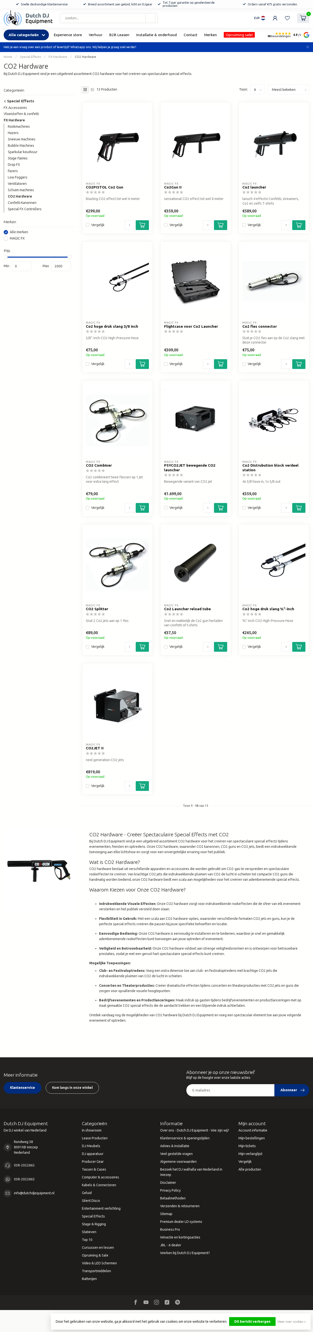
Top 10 (87, 1240)
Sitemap (166, 1214)
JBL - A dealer (170, 1245)
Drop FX (14, 165)
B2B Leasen (119, 35)
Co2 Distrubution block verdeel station (270, 467)
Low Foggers (17, 177)
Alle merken (19, 232)
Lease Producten (95, 1138)
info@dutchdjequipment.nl (34, 1193)
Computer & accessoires (100, 1177)
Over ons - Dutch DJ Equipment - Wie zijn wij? (194, 1130)
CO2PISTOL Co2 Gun (104, 187)
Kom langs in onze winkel (72, 1088)
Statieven (89, 1232)
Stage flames (18, 158)
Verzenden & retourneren (180, 1206)
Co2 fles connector (259, 326)
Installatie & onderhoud (156, 35)
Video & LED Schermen (99, 1263)
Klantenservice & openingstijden (185, 1138)
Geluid (87, 1193)
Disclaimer (168, 1183)
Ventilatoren (17, 184)
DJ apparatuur (92, 1154)
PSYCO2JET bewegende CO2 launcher (189, 467)
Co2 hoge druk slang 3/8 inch (112, 326)
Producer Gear (93, 1162)
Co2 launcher (254, 187)
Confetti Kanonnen (22, 203)
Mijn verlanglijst (250, 1154)
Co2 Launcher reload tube (187, 609)
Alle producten (249, 1169)
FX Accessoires (15, 108)
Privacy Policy (170, 1190)
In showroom (91, 1130)
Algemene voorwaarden (178, 1162)
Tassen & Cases (94, 1169)
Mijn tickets (247, 1146)
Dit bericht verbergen (252, 1321)
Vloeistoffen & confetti (21, 114)
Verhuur (95, 35)
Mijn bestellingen (251, 1138)
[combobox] (109, 18)
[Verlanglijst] (287, 18)
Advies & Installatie (174, 1146)
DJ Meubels (91, 1146)
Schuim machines (21, 190)
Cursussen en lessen (98, 1247)
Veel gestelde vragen (176, 1154)
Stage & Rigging (94, 1224)
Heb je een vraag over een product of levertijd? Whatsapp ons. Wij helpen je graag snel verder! (70, 47)
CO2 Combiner (99, 465)
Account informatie (252, 1130)
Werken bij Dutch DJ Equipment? (185, 1253)
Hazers (13, 133)
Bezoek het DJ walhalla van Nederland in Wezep (191, 1172)
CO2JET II (95, 748)
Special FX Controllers (25, 209)
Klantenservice (22, 1088)
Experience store (68, 35)
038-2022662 (24, 1165)
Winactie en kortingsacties (180, 1237)
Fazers (13, 171)
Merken (210, 35)
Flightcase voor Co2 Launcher (191, 326)
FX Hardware (58, 57)
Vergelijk (97, 225)
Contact (190, 35)
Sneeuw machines (21, 139)
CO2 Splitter (97, 609)
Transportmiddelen (96, 1271)
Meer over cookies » (292, 1321)
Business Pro (170, 1229)
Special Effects (30, 57)
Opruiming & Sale (95, 1255)
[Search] (150, 18)
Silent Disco (91, 1201)
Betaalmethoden (173, 1198)
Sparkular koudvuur (22, 152)
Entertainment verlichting (101, 1208)
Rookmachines (19, 127)
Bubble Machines (21, 146)
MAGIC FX (17, 238)
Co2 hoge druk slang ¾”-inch (268, 609)
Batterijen (89, 1279)
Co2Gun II (173, 187)
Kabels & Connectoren (99, 1185)
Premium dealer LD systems (181, 1222)
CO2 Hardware (85, 57)
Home (8, 57)
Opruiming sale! (239, 35)
